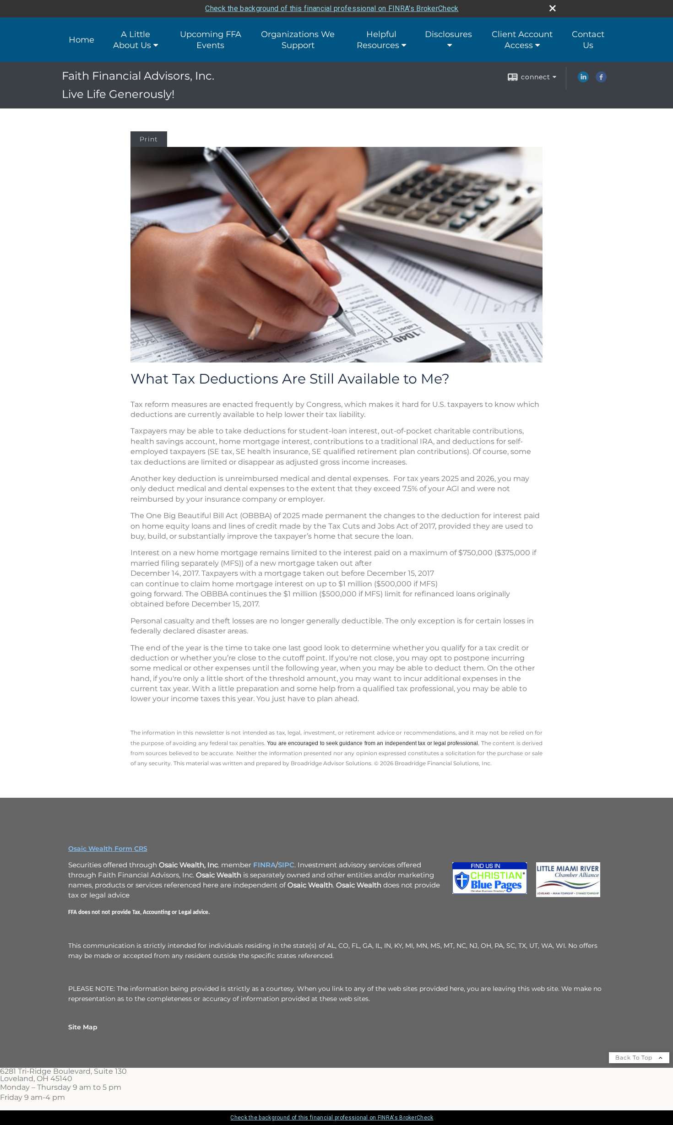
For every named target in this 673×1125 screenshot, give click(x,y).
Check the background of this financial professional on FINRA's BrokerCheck (331, 8)
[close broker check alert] (552, 8)
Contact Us (588, 39)
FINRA (264, 865)
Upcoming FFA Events (210, 39)
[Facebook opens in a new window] (601, 80)
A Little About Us (132, 39)
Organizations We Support (298, 39)
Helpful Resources (378, 39)
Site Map (83, 1027)
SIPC (286, 865)
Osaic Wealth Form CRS (107, 848)
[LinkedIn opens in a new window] (583, 80)
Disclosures (448, 34)
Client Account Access (522, 39)
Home (81, 40)
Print (149, 139)
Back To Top (634, 1057)
